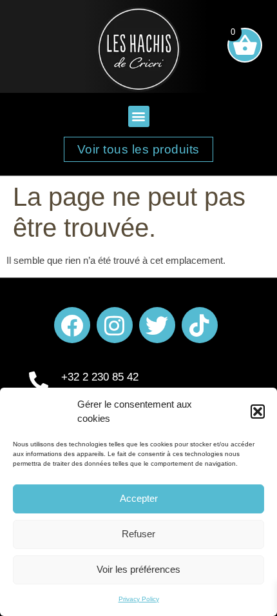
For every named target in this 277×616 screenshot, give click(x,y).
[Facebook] (72, 325)
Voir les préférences (138, 569)
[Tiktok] (200, 325)
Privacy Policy (139, 598)
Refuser (138, 533)
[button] (257, 411)
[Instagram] (115, 325)
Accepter (139, 498)
